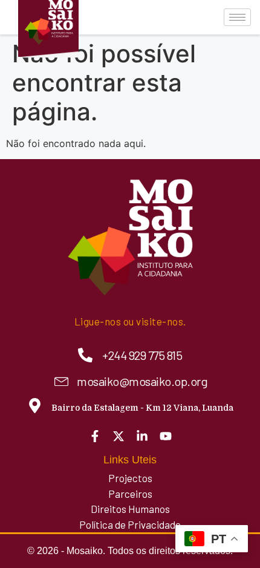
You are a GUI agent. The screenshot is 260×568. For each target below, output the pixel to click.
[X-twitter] (118, 436)
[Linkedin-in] (142, 436)
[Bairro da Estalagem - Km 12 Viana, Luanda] (34, 405)
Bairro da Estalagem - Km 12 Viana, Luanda (142, 408)
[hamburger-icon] (237, 17)
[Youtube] (165, 436)
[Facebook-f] (95, 436)
